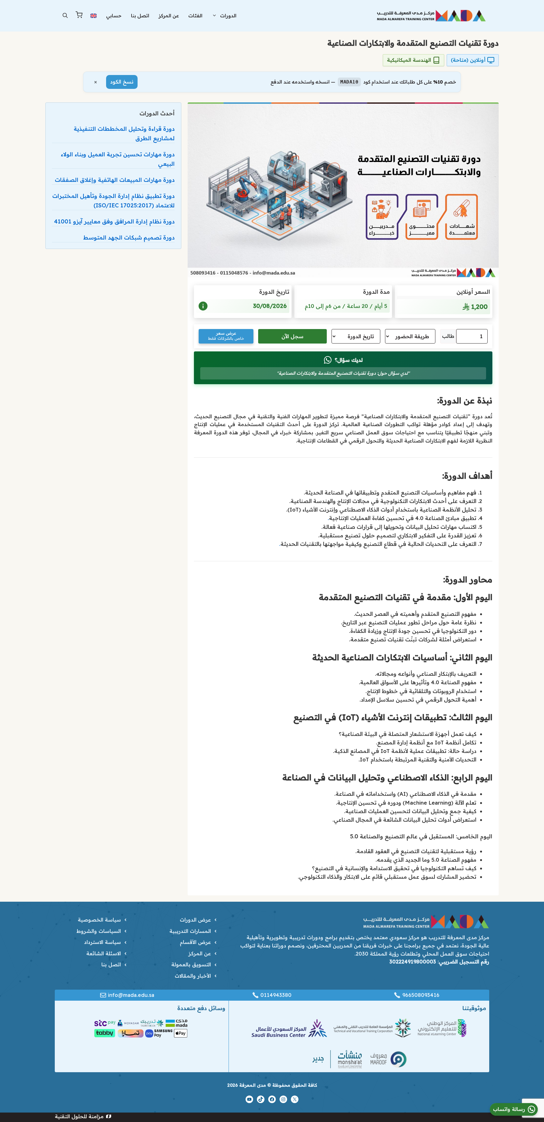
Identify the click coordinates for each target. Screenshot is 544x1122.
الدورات (228, 16)
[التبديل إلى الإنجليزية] (93, 16)
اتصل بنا (140, 16)
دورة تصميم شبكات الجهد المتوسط (129, 237)
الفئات (195, 16)
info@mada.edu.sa (131, 995)
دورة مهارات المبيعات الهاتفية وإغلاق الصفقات (115, 179)
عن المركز (169, 16)
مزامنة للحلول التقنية (79, 1116)
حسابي (114, 16)
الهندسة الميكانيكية (409, 60)
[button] (65, 15)
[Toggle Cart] (79, 16)
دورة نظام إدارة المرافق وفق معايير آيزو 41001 (114, 221)
